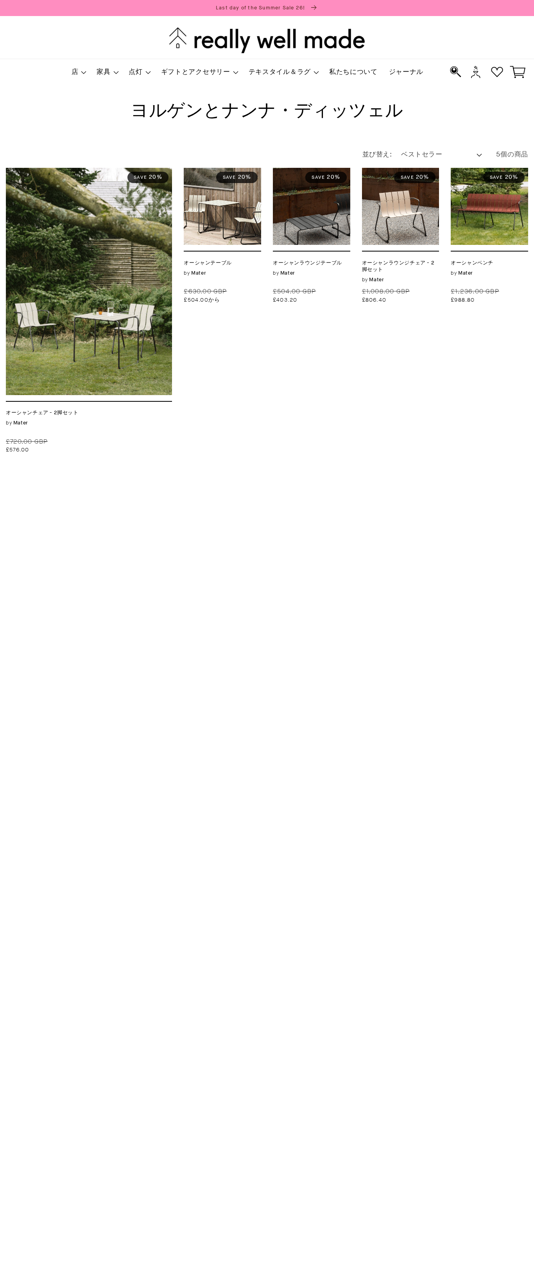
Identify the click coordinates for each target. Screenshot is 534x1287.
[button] (78, 72)
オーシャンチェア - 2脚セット (58, 172)
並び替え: (377, 154)
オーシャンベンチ (481, 172)
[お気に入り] (497, 71)
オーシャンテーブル (218, 172)
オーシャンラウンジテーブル (311, 177)
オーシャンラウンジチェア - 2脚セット (400, 177)
